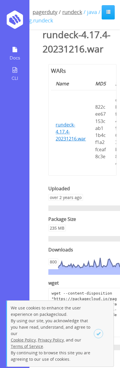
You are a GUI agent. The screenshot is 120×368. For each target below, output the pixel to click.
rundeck (72, 11)
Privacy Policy (51, 340)
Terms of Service (27, 346)
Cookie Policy (23, 340)
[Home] (14, 21)
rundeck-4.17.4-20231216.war (71, 132)
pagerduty (45, 11)
